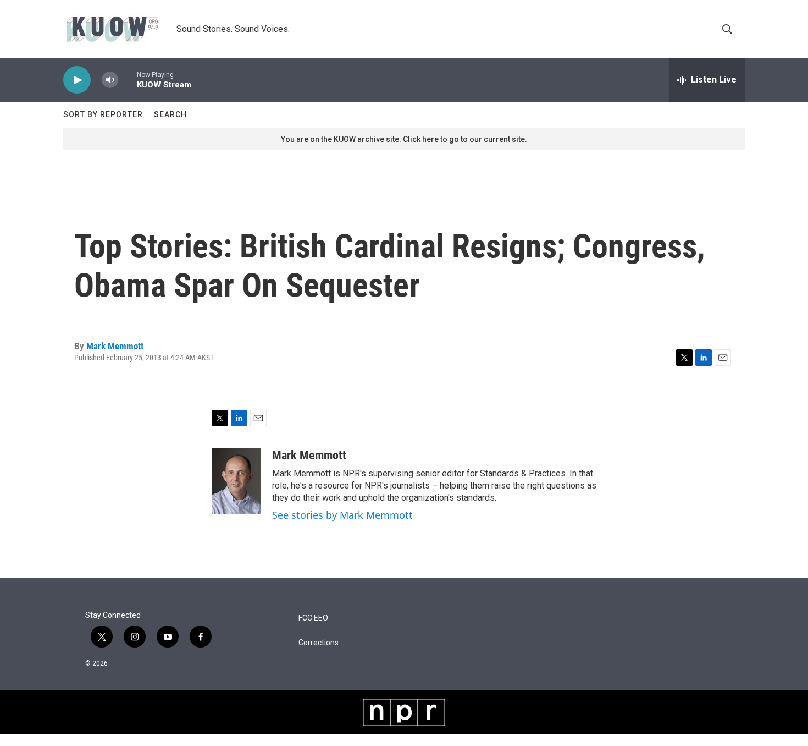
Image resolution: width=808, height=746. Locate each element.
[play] (77, 80)
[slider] (127, 79)
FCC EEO (313, 618)
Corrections (318, 643)
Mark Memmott (114, 346)
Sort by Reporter (103, 114)
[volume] (110, 80)
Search (170, 114)
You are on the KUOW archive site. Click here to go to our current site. (404, 139)
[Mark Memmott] (236, 481)
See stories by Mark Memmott (342, 515)
